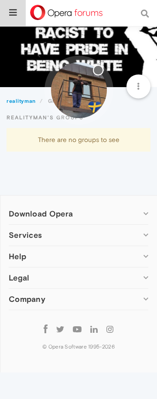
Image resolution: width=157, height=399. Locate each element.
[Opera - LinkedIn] (94, 329)
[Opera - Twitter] (60, 329)
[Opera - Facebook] (45, 328)
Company (27, 299)
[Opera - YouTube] (77, 329)
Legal (19, 277)
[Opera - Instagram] (110, 329)
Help (17, 256)
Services (25, 235)
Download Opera (41, 213)
